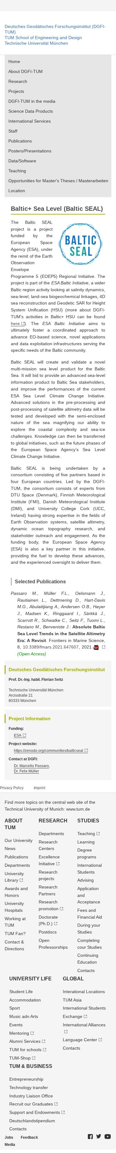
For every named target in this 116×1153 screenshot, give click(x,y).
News (10, 848)
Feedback (29, 1137)
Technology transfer (28, 1087)
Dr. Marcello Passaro (31, 766)
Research (17, 81)
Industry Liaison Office (31, 1095)
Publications (20, 140)
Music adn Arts (23, 1016)
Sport (14, 1008)
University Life (30, 978)
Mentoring (19, 1033)
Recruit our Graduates (31, 1103)
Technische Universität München (36, 43)
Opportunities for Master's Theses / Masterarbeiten (58, 180)
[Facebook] (90, 1137)
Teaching (17, 170)
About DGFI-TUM (25, 71)
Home (14, 61)
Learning (86, 841)
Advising (85, 880)
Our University (18, 840)
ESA (17, 735)
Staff (12, 131)
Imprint (39, 788)
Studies (88, 820)
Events (16, 1024)
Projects (16, 91)
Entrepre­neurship (26, 1079)
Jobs (9, 1137)
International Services (29, 121)
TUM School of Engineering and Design (43, 37)
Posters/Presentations (29, 150)
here (15, 323)
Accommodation (25, 999)
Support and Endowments (34, 1112)
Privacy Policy (12, 788)
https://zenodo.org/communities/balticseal (48, 750)
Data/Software (22, 160)
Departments (17, 865)
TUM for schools (25, 1049)
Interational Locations (84, 991)
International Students (84, 1008)
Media (10, 1144)
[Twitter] (99, 1137)
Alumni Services (25, 1041)
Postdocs (48, 931)
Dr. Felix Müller (26, 771)
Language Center (80, 1039)
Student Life (21, 991)
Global (73, 978)
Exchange (72, 1016)
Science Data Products (30, 111)
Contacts (86, 970)
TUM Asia (72, 999)
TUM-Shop (20, 1058)
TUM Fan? (15, 933)
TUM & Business (30, 1066)
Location (16, 190)
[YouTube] (108, 1137)
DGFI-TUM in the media (31, 101)
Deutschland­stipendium (32, 1120)
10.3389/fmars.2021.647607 (51, 646)
